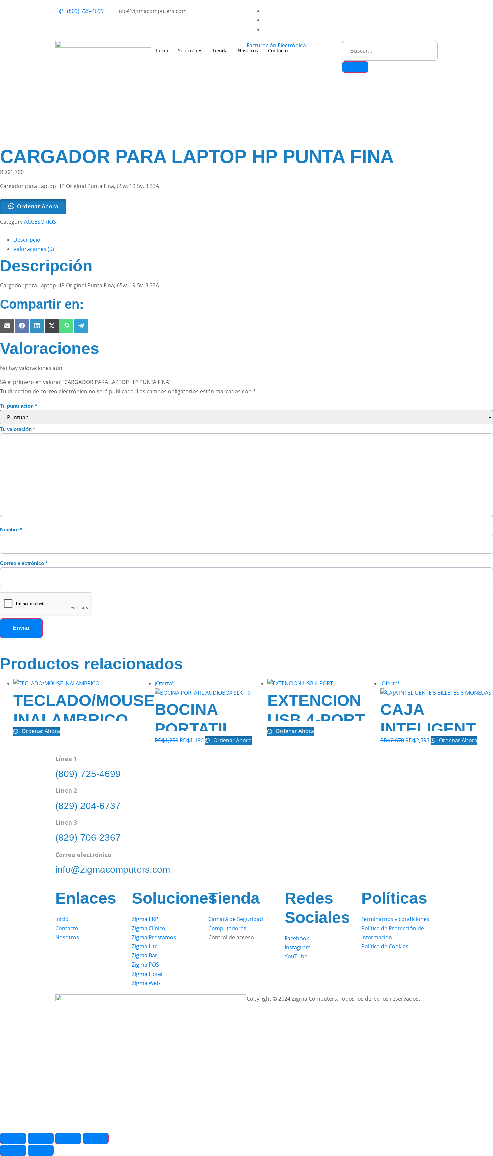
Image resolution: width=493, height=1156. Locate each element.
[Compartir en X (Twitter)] (51, 325)
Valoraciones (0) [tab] (33, 249)
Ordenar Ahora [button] (37, 206)
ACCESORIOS (40, 221)
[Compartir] (68, 1138)
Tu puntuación (18, 405)
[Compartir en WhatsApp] (66, 325)
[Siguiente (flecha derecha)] (41, 1150)
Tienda (220, 50)
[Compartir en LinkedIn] (37, 325)
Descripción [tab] (28, 239)
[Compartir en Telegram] (81, 325)
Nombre (11, 529)
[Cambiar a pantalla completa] (41, 1138)
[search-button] (355, 67)
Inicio (162, 50)
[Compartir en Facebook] (22, 325)
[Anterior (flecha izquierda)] (13, 1150)
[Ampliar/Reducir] (13, 1138)
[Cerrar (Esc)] (96, 1138)
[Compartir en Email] (7, 325)
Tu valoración (17, 429)
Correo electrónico (23, 563)
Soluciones (190, 50)
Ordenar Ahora (40, 731)
